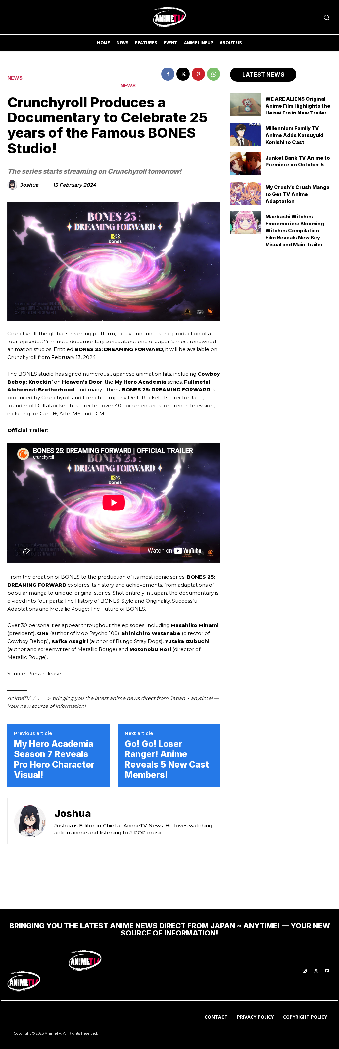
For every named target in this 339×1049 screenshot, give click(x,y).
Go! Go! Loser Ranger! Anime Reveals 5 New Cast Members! (167, 759)
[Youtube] (327, 971)
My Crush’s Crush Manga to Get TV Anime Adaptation (297, 194)
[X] (183, 74)
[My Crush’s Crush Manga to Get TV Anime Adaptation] (245, 193)
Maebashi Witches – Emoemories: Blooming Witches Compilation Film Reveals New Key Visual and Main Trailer (295, 230)
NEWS (15, 77)
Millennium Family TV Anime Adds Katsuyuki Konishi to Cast (294, 135)
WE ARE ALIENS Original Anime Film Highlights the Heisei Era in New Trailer (298, 106)
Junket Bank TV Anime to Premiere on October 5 (298, 161)
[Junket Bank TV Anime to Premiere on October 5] (245, 163)
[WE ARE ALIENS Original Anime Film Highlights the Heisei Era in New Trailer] (245, 104)
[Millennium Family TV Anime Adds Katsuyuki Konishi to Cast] (245, 134)
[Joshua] (13, 185)
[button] (326, 17)
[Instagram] (304, 971)
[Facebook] (167, 74)
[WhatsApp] (213, 74)
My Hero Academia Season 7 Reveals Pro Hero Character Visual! (54, 759)
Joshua (29, 185)
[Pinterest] (198, 74)
